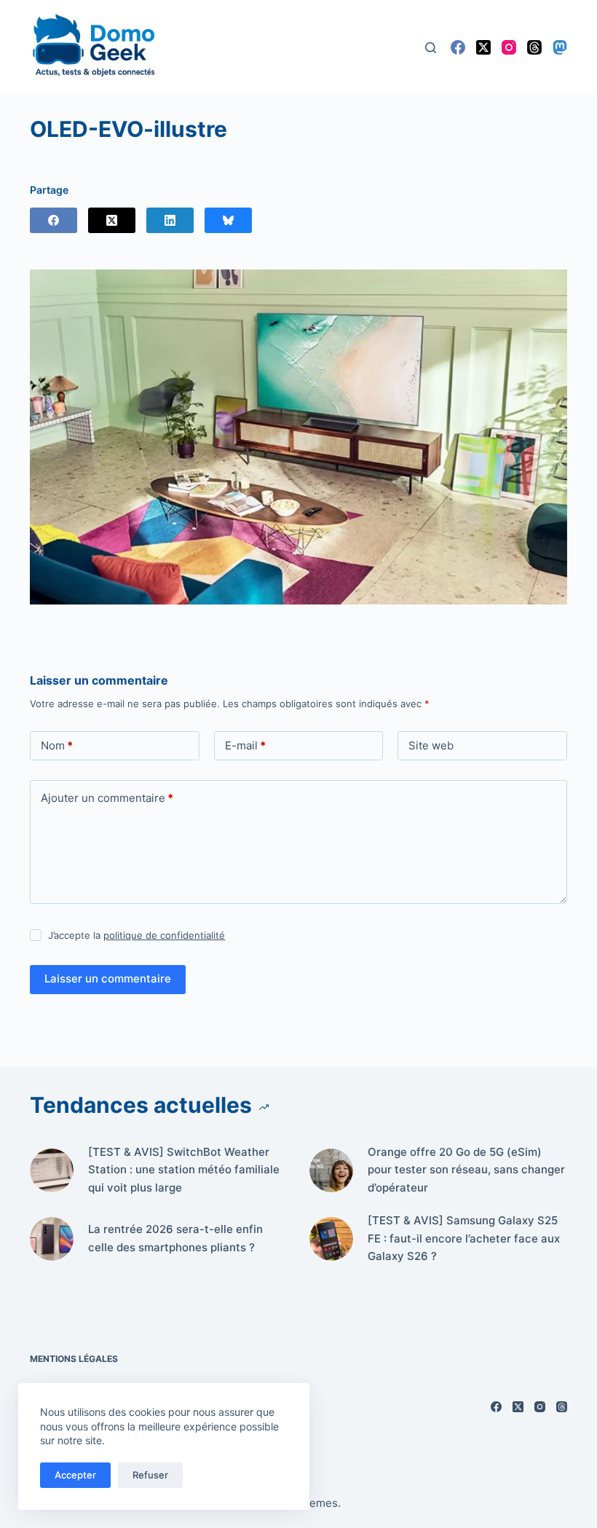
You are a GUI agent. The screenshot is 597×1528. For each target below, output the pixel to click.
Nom (57, 745)
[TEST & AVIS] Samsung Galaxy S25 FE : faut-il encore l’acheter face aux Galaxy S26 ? (464, 1238)
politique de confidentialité (164, 935)
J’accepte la (136, 935)
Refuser (150, 1475)
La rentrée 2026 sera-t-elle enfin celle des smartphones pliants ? (175, 1238)
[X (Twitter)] (483, 47)
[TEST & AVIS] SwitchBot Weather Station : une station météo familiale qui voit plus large (184, 1170)
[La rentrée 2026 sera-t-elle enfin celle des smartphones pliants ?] (52, 1239)
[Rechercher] (430, 47)
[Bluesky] (228, 220)
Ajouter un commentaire (107, 798)
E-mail (245, 745)
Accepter (75, 1475)
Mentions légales (74, 1358)
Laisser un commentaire (107, 978)
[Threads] (534, 47)
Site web (431, 745)
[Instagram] (509, 47)
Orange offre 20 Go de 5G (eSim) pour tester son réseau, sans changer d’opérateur (466, 1170)
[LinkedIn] (170, 220)
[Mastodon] (560, 47)
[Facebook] (458, 47)
